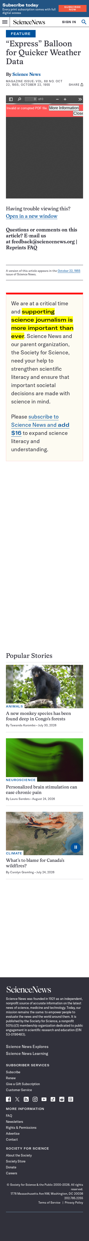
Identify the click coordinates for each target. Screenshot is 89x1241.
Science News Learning (27, 1053)
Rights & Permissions (21, 1127)
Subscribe (13, 1072)
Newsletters (14, 1122)
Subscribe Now (72, 8)
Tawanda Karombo (23, 725)
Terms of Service (49, 1202)
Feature (21, 33)
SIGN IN (69, 22)
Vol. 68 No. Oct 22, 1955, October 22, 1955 (34, 82)
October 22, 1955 (69, 271)
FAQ (9, 1116)
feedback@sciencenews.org (43, 242)
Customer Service (19, 1090)
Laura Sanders (20, 799)
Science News (26, 75)
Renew (11, 1078)
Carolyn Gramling (22, 872)
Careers (11, 1173)
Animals (14, 706)
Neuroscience (21, 780)
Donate (11, 1167)
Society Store (15, 1161)
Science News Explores (27, 1046)
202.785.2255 (73, 1198)
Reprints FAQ (21, 248)
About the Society (19, 1155)
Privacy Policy (74, 1202)
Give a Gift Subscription (23, 1084)
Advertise (13, 1133)
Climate (14, 853)
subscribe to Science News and (40, 424)
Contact (12, 1139)
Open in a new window (31, 216)
